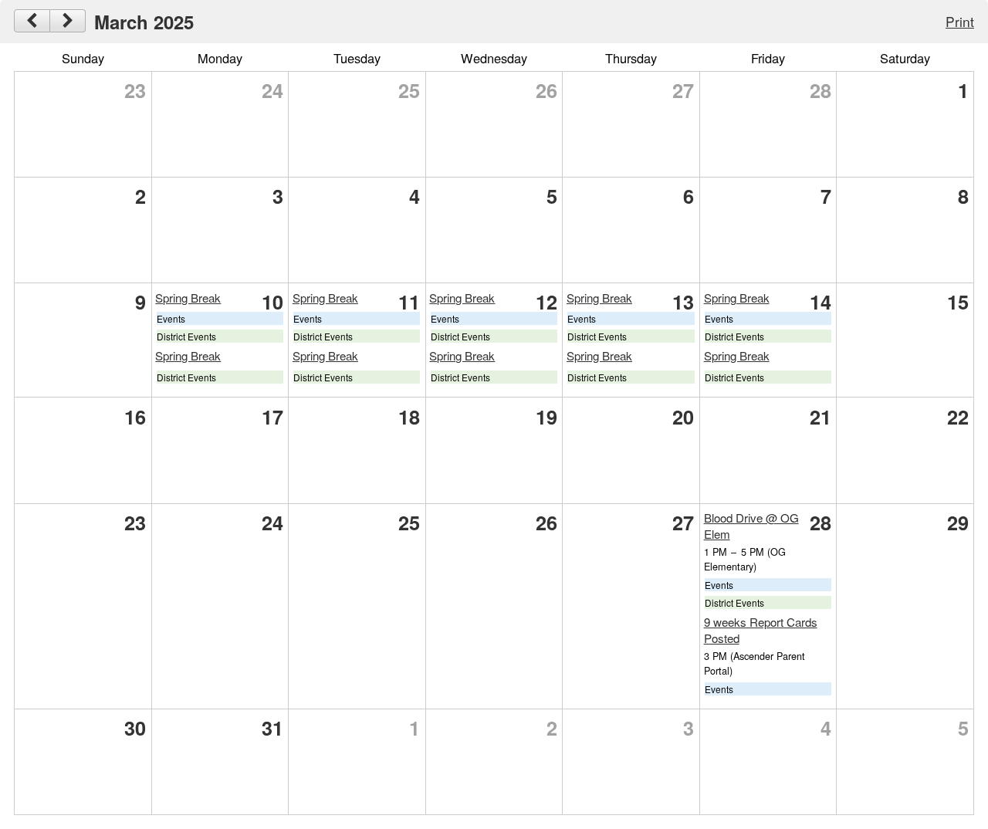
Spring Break (188, 297)
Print (960, 21)
